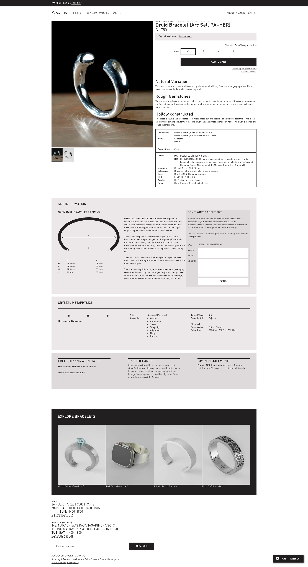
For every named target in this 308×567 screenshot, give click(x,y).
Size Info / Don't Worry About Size (240, 45)
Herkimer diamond (190, 159)
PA (175, 155)
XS (188, 51)
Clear (176, 149)
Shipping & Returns (61, 559)
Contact (81, 556)
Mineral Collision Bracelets (69, 486)
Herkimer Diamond (197, 174)
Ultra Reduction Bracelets (165, 486)
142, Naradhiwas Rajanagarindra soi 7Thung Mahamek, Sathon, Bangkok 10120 (85, 527)
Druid (177, 174)
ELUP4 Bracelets (170, 22)
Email (191, 256)
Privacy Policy (73, 563)
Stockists (70, 556)
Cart (252, 13)
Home (157, 22)
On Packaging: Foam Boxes (187, 180)
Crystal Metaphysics (198, 183)
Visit (61, 556)
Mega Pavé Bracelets (211, 486)
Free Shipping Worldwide (244, 69)
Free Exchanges (248, 72)
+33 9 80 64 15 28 (63, 515)
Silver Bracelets (210, 171)
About (230, 13)
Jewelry (92, 13)
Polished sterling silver (194, 156)
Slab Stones (194, 168)
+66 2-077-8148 (62, 536)
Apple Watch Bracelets (116, 486)
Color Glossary (181, 183)
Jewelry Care (77, 559)
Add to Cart (218, 62)
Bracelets (178, 171)
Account (241, 13)
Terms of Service (59, 563)
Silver (185, 168)
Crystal (177, 168)
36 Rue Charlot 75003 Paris (73, 504)
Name (190, 251)
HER (176, 159)
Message (192, 261)
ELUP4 (184, 174)
